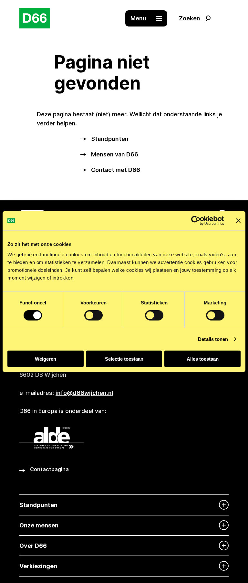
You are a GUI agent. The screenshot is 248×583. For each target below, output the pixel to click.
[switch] (93, 315)
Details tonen (213, 339)
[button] (149, 18)
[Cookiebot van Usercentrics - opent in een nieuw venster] (196, 221)
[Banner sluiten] (238, 220)
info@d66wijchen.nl (84, 392)
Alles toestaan (203, 358)
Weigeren (45, 358)
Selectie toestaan (124, 358)
